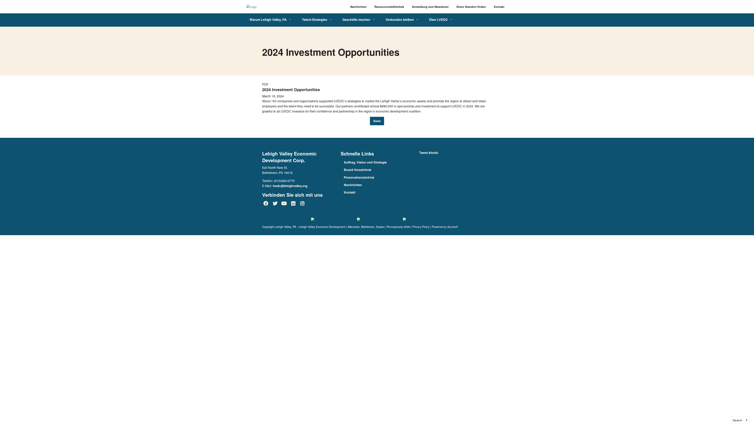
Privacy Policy (420, 227)
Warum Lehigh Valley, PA (268, 19)
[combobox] (740, 420)
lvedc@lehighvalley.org (290, 186)
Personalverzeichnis (359, 177)
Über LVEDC (438, 19)
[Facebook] (266, 203)
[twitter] (275, 203)
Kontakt (349, 192)
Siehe (377, 121)
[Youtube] (284, 203)
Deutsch (737, 420)
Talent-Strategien (314, 19)
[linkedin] (293, 203)
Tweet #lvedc (428, 152)
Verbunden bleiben (400, 19)
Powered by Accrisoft (445, 227)
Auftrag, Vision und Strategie (365, 162)
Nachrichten (353, 185)
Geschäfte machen (356, 19)
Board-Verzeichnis (357, 169)
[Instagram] (302, 203)
